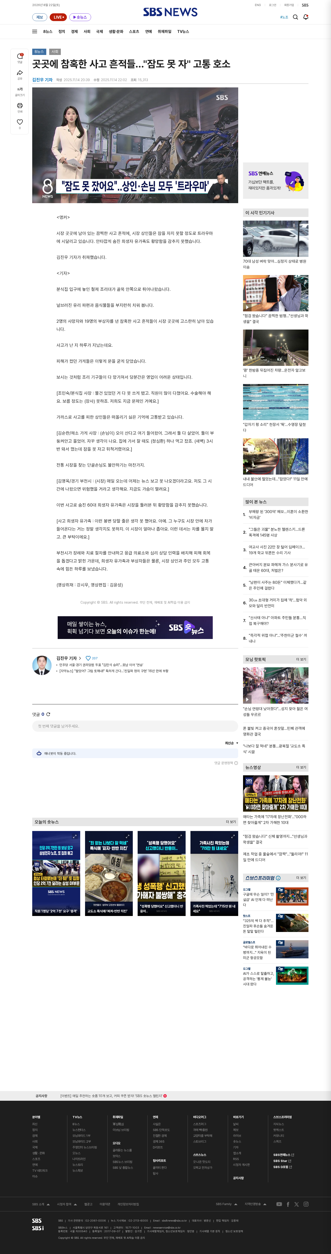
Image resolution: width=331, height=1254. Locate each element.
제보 (235, 1130)
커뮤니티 (278, 1136)
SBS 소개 (41, 1204)
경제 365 (159, 1141)
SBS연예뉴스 (281, 1154)
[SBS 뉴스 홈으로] (170, 12)
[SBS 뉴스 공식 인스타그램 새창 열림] (306, 1204)
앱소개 (237, 1153)
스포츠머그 (199, 1124)
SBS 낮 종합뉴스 (123, 1167)
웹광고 (88, 1204)
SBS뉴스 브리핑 (122, 1162)
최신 (35, 1124)
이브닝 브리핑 (121, 1130)
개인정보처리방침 (128, 1204)
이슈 (35, 1176)
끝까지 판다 (160, 1167)
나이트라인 (79, 1159)
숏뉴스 (237, 1141)
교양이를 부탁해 (202, 1136)
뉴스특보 (77, 1170)
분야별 (36, 1116)
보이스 (117, 1156)
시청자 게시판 (241, 1165)
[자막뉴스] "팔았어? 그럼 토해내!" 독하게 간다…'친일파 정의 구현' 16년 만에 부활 (113, 671)
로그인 (272, 5)
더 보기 (230, 821)
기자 (235, 1147)
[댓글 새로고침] (48, 714)
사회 (87, 31)
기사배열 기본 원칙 (209, 1231)
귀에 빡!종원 (200, 1130)
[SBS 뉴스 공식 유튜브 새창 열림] (279, 1204)
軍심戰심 (118, 1124)
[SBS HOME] (305, 5)
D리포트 (158, 1147)
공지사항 (238, 1178)
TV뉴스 (183, 31)
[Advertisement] (135, 791)
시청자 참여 (67, 1204)
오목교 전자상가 (202, 1167)
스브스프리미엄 (282, 1116)
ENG (258, 5)
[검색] (295, 17)
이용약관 (105, 1204)
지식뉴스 (278, 1124)
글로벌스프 (249, 942)
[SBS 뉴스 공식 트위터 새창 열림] (296, 1204)
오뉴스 (76, 1153)
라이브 (237, 1136)
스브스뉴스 (199, 1154)
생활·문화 (116, 31)
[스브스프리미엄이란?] (279, 878)
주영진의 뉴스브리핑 (84, 1147)
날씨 (235, 1124)
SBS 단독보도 (161, 1130)
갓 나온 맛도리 (201, 1162)
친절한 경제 (160, 1136)
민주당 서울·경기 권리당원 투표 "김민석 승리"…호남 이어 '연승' (101, 665)
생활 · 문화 (38, 1153)
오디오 (117, 1142)
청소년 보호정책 (234, 1231)
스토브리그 (199, 1141)
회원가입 (289, 5)
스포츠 (134, 31)
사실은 (157, 1124)
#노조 (284, 17)
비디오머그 (199, 1116)
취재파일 (164, 31)
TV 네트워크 (39, 1170)
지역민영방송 (256, 1204)
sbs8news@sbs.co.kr (174, 1220)
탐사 (155, 1173)
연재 (155, 1116)
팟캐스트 (278, 1130)
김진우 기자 (66, 658)
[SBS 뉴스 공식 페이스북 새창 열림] (288, 1204)
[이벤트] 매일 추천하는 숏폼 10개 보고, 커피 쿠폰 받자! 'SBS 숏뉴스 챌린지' (111, 1095)
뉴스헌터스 (79, 1130)
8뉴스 (48, 31)
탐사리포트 (159, 1159)
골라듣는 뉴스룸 (122, 1150)
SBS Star (280, 1160)
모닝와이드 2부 (81, 1141)
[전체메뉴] (35, 31)
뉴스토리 (77, 1165)
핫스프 (246, 916)
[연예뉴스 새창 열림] (275, 180)
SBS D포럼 (280, 1166)
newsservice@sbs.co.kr (167, 1227)
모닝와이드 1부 (81, 1136)
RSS (236, 1159)
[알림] (306, 17)
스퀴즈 (277, 1141)
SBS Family (226, 1204)
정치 (61, 31)
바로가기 (238, 1116)
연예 (148, 31)
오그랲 (246, 889)
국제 (99, 31)
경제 (74, 31)
